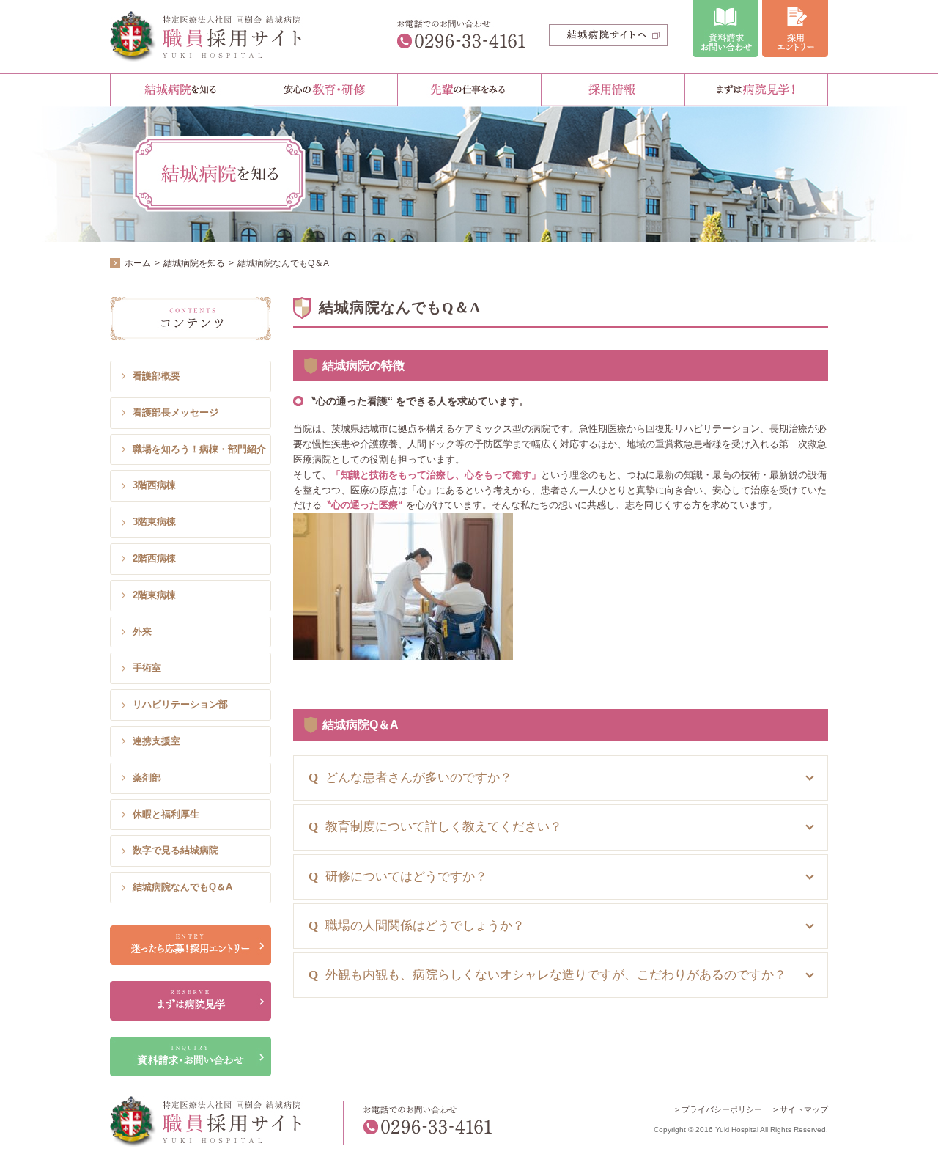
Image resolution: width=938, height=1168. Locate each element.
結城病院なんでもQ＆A (182, 886)
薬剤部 (147, 777)
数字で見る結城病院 (175, 850)
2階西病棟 (154, 558)
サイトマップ (804, 1109)
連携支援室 (156, 740)
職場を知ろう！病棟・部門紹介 (199, 449)
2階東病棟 (154, 594)
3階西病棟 (154, 485)
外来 (142, 631)
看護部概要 (156, 375)
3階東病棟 (154, 521)
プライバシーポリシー (722, 1109)
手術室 (147, 667)
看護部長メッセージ (175, 412)
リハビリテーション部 (180, 704)
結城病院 (218, 36)
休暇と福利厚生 (166, 814)
